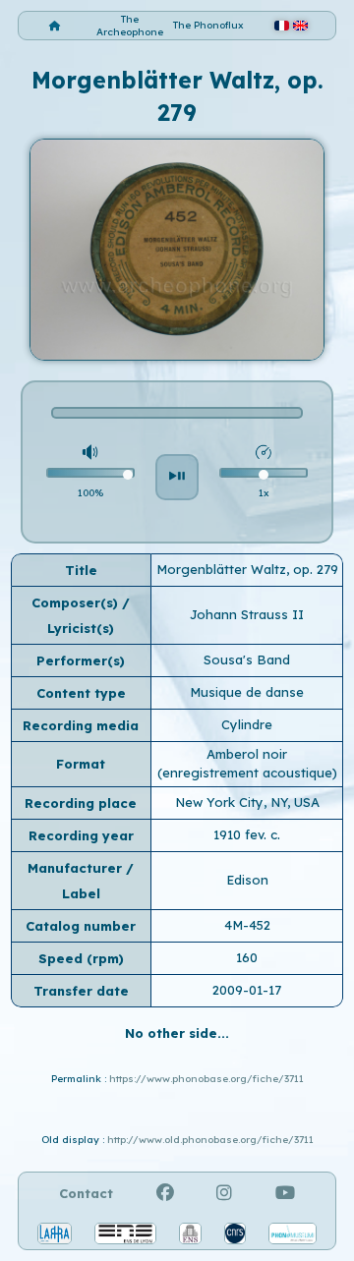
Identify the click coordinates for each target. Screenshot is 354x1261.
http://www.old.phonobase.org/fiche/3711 (210, 1139)
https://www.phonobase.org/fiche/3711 (206, 1078)
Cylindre (246, 724)
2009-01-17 (246, 990)
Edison (247, 880)
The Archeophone (129, 25)
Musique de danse (247, 692)
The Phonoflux (208, 25)
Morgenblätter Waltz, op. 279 (247, 569)
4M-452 (247, 925)
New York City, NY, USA (247, 802)
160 (247, 957)
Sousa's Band (247, 659)
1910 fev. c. (246, 834)
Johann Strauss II (247, 614)
